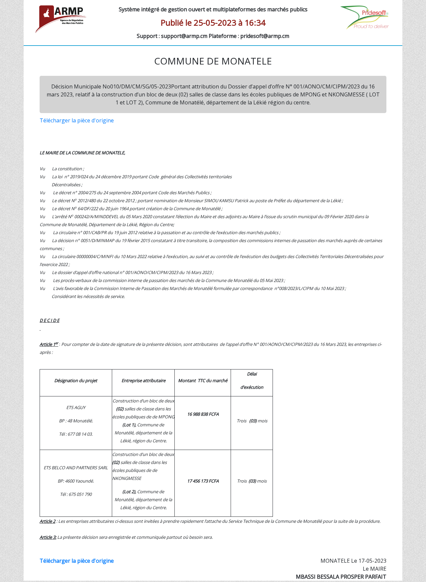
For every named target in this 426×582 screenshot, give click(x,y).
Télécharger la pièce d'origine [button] (77, 120)
